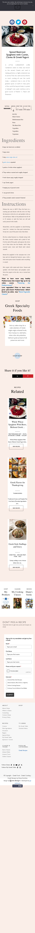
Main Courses (16, 117)
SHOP (21, 705)
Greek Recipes (23, 750)
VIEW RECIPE (16, 446)
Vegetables (15, 128)
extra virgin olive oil (11, 157)
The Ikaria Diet (16, 125)
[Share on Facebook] (7, 376)
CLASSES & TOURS (6, 746)
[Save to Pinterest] (28, 376)
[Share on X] (17, 376)
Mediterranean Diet (17, 119)
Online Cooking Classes (14, 685)
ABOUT (5, 705)
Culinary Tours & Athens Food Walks (17, 688)
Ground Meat (21, 555)
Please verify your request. (13, 666)
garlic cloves (6, 162)
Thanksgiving (17, 493)
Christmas (12, 555)
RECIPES (5, 723)
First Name (9, 651)
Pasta (13, 122)
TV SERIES (22, 723)
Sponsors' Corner (14, 435)
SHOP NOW (17, 356)
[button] (4, 108)
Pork (15, 556)
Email (8, 643)
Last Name (9, 659)
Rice (20, 556)
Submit (10, 695)
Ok (17, 7)
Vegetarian (15, 134)
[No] (33, 5)
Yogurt (24, 435)
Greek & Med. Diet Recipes (15, 680)
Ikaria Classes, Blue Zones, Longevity (18, 682)
